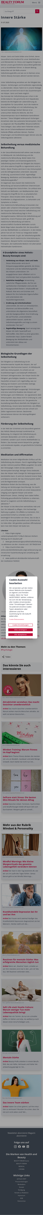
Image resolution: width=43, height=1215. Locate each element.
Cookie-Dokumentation (16, 619)
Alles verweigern (20, 630)
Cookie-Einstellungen (20, 625)
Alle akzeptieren (20, 634)
